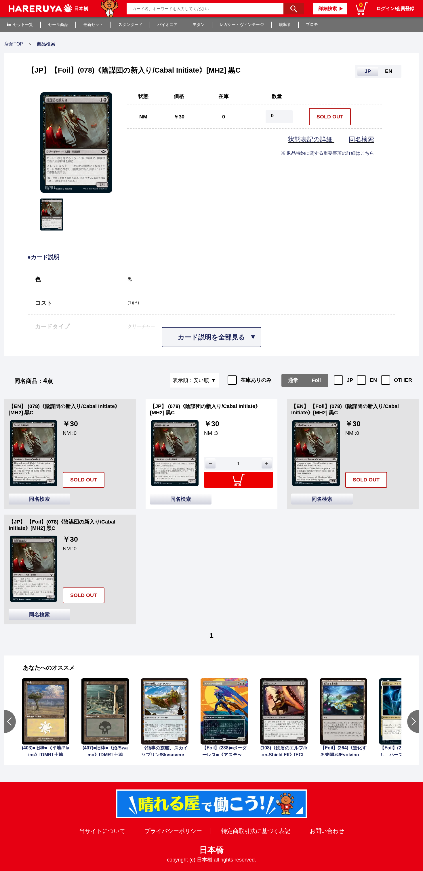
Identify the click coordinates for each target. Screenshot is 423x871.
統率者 (285, 24)
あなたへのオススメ (49, 667)
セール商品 (58, 24)
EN (373, 380)
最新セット (93, 24)
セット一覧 (23, 24)
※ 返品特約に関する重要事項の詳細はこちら (327, 153)
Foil (316, 380)
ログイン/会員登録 (395, 8)
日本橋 (211, 849)
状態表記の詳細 (311, 139)
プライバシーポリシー (173, 831)
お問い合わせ (327, 831)
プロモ (312, 24)
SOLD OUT (330, 117)
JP (350, 380)
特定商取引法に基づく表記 (255, 831)
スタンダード (130, 24)
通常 (293, 380)
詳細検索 (328, 8)
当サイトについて (102, 831)
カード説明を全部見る (211, 337)
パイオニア (167, 24)
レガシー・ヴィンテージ (242, 24)
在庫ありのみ (256, 380)
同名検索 (361, 139)
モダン (199, 24)
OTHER (403, 380)
